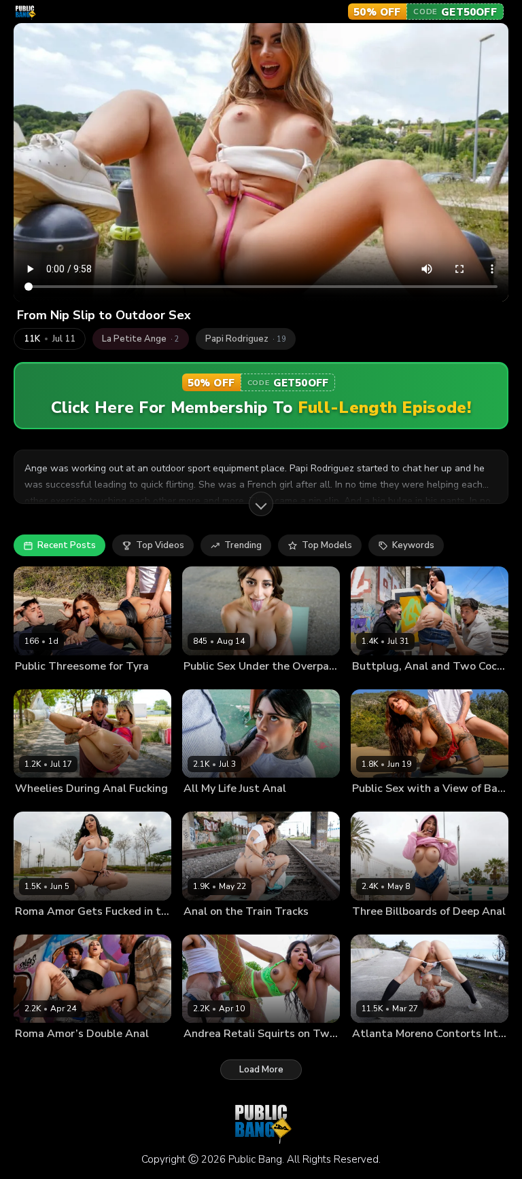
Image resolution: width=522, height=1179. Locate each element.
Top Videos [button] (160, 545)
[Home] (25, 12)
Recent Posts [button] (66, 545)
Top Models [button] (327, 545)
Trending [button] (243, 545)
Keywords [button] (413, 545)
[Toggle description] (261, 504)
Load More (261, 1070)
